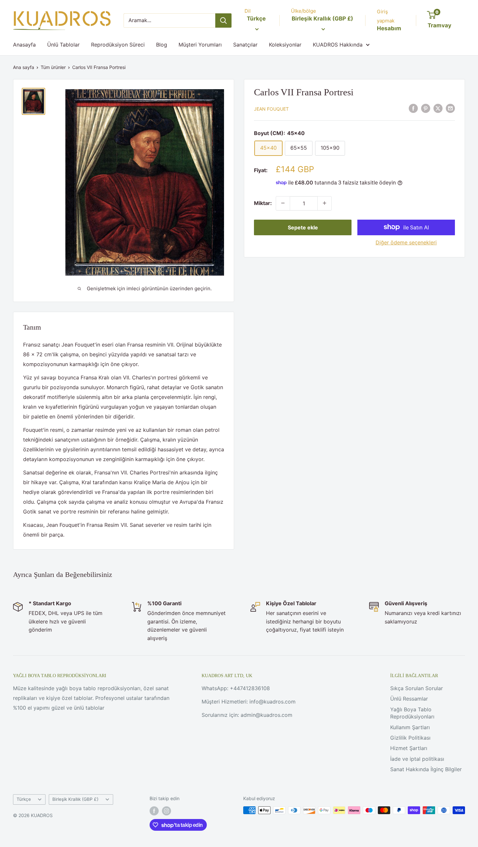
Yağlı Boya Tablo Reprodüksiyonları (412, 713)
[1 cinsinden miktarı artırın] (324, 203)
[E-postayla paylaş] (450, 108)
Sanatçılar (245, 44)
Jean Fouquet (271, 108)
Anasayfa (24, 44)
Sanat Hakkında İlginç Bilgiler (426, 769)
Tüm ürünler (53, 67)
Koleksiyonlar (285, 44)
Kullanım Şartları (410, 727)
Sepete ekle (303, 227)
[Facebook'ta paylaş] (413, 108)
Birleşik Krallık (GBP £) (75, 799)
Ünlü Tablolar (63, 44)
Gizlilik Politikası (410, 737)
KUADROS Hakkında (338, 44)
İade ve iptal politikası (417, 759)
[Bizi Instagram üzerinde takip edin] (166, 810)
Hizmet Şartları (408, 748)
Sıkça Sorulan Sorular (416, 688)
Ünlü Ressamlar (409, 698)
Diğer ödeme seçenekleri (406, 242)
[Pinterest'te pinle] (425, 108)
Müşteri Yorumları (200, 44)
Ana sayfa (23, 67)
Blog (161, 44)
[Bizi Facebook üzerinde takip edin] (154, 810)
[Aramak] (223, 20)
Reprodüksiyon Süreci (118, 44)
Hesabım (389, 28)
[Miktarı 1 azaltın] (283, 203)
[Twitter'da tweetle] (438, 108)
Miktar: (263, 202)
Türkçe (24, 799)
